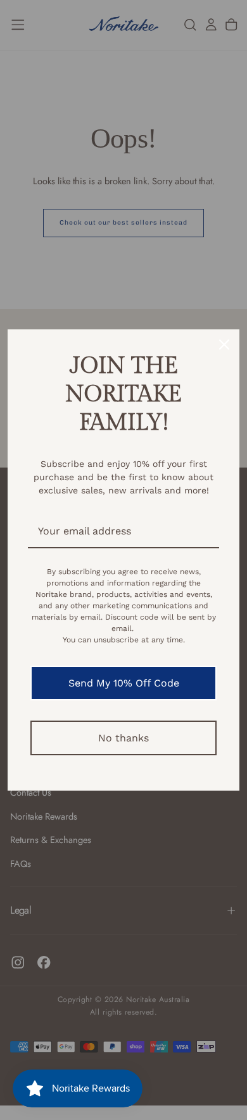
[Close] (224, 344)
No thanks (123, 738)
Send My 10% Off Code (123, 683)
